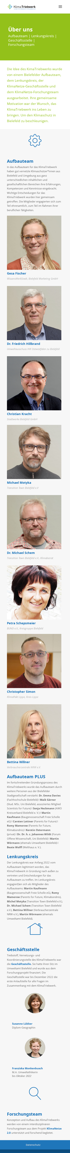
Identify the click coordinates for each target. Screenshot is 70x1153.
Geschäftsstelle (21, 964)
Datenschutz (33, 1144)
